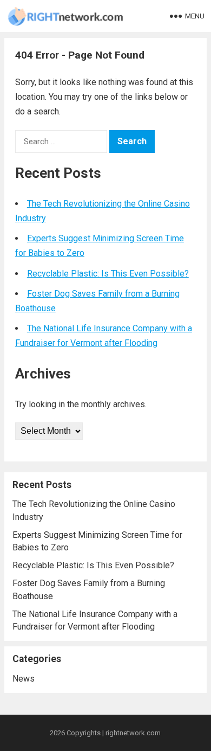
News (23, 678)
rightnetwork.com (133, 733)
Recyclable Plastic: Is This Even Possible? (108, 273)
